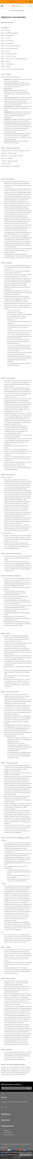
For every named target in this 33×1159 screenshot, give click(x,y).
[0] (30, 1)
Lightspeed (16, 1144)
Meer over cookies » (16, 1157)
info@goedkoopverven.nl (9, 1134)
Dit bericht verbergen (25, 1154)
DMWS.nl (26, 1144)
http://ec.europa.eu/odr (23, 1035)
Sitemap (5, 1147)
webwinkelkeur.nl (21, 1015)
